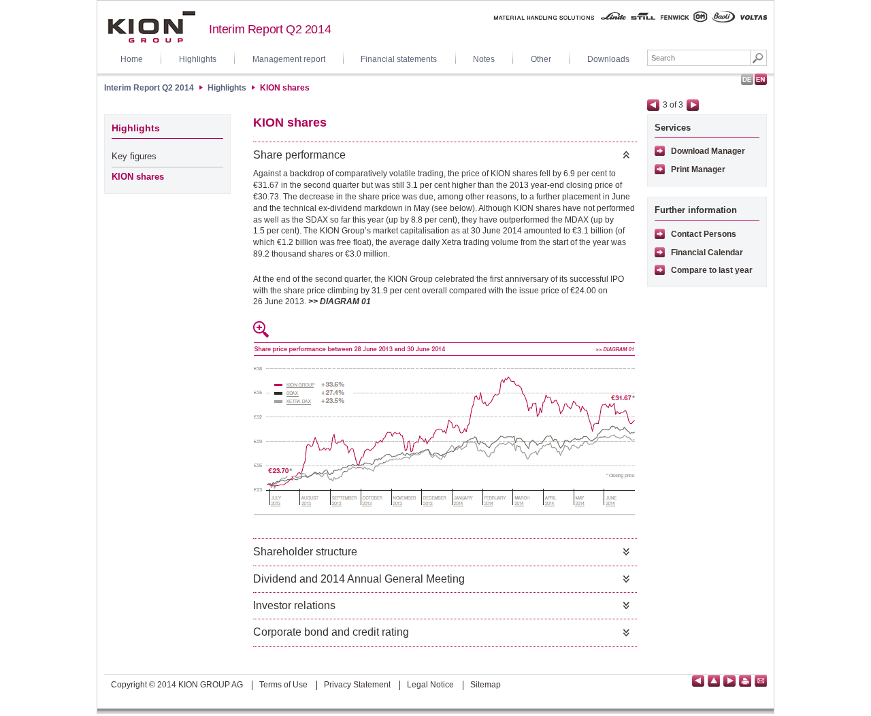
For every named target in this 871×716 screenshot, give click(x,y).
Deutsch (747, 79)
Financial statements (399, 59)
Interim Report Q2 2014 (270, 29)
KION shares (285, 88)
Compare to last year (712, 270)
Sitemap (485, 684)
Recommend (761, 681)
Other (541, 59)
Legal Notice (430, 684)
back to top (714, 681)
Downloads (608, 59)
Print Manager (698, 169)
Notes (484, 59)
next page (693, 105)
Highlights (197, 59)
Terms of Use (283, 684)
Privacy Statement (357, 684)
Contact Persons (703, 234)
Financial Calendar (707, 252)
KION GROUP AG (151, 27)
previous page (653, 105)
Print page (745, 681)
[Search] (759, 58)
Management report (288, 59)
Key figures (134, 156)
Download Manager (708, 151)
